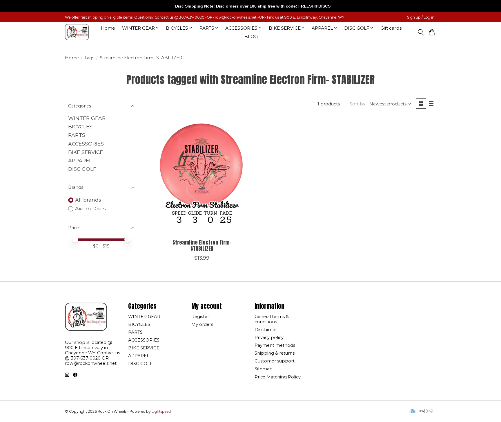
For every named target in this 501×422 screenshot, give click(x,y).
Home (108, 28)
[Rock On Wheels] (77, 32)
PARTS (76, 135)
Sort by (357, 104)
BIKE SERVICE (85, 152)
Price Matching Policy (278, 377)
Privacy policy (269, 337)
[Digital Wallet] (426, 411)
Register (200, 316)
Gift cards (391, 28)
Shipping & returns (275, 353)
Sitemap (264, 368)
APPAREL (80, 160)
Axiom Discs (90, 208)
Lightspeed (161, 411)
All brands (88, 200)
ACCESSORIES (86, 144)
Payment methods (275, 345)
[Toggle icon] (420, 32)
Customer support (275, 361)
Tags (89, 57)
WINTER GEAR (87, 118)
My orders (202, 324)
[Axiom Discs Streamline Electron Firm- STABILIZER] (202, 176)
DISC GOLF (82, 169)
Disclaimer (266, 329)
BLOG (251, 36)
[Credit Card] (412, 411)
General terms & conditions (272, 319)
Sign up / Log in (420, 17)
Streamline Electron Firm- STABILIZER (202, 245)
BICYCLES (80, 126)
